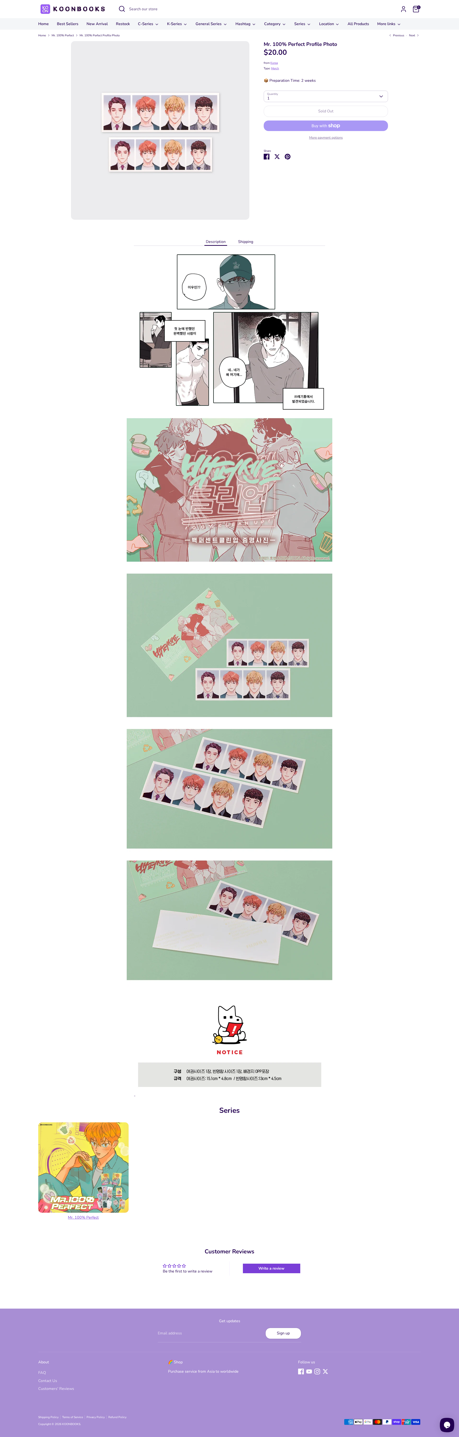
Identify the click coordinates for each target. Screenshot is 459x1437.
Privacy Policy (96, 1417)
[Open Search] (122, 9)
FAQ (42, 1372)
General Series (209, 24)
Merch (275, 68)
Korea (274, 63)
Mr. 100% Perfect (63, 35)
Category (272, 24)
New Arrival (97, 24)
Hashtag (243, 24)
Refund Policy (117, 1417)
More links (386, 24)
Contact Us (47, 1380)
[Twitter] (325, 1371)
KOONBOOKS (71, 1424)
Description (216, 241)
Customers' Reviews (56, 1388)
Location (327, 24)
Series (300, 24)
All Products (358, 24)
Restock (123, 24)
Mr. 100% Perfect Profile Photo (100, 35)
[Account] (403, 9)
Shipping (245, 241)
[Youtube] (309, 1371)
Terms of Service (72, 1417)
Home (43, 24)
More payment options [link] (326, 137)
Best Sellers (67, 24)
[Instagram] (317, 1371)
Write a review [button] (271, 1268)
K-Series (175, 24)
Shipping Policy (48, 1417)
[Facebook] (301, 1371)
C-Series (146, 24)
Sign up (283, 1333)
